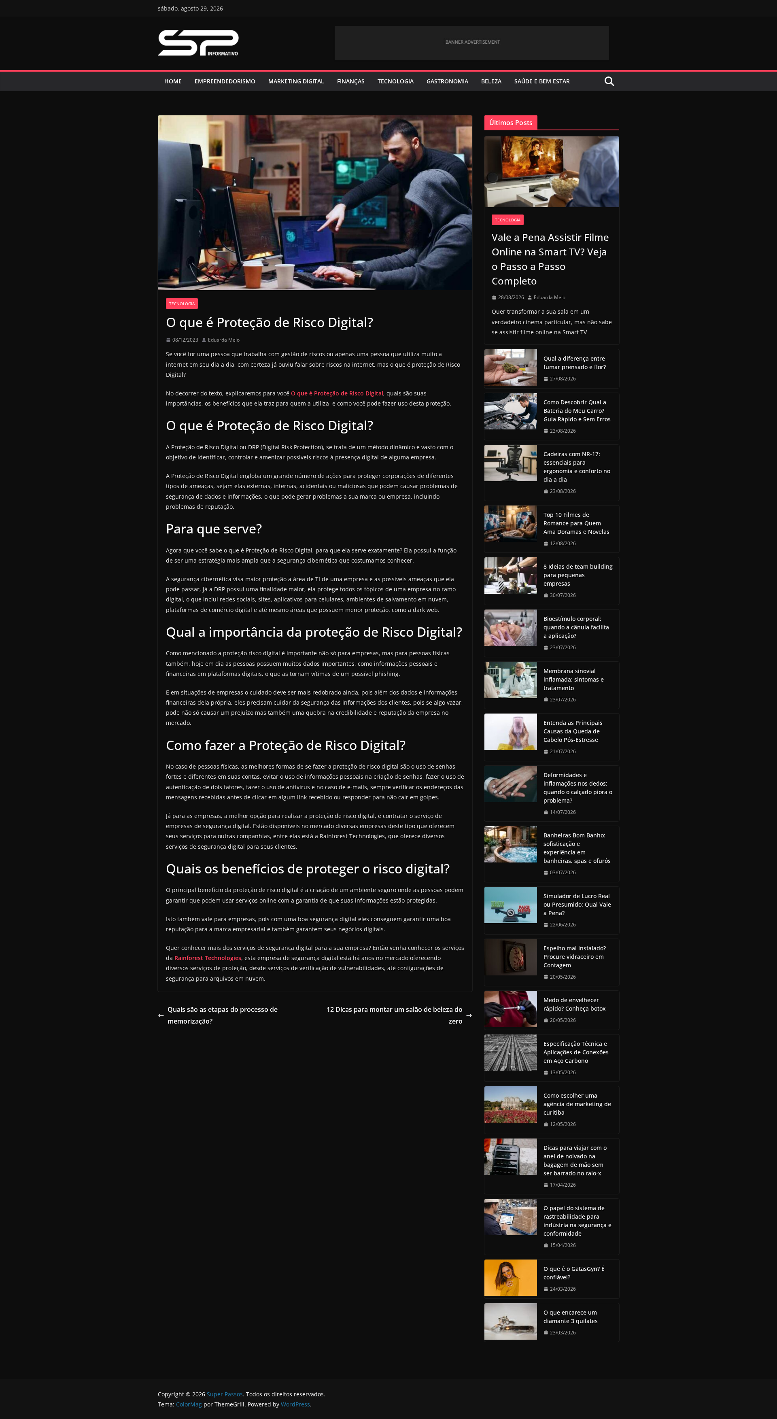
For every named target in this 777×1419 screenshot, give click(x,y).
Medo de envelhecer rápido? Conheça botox (574, 1004)
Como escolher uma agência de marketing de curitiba (577, 1104)
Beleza (491, 81)
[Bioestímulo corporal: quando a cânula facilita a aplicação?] (510, 633)
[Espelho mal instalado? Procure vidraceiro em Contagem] (510, 962)
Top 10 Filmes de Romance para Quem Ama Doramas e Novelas (576, 523)
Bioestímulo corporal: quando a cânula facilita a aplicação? (576, 627)
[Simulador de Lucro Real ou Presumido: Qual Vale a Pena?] (510, 910)
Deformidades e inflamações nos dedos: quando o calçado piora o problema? (577, 787)
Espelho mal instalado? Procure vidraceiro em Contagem (574, 956)
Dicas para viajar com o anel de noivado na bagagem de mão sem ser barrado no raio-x (575, 1160)
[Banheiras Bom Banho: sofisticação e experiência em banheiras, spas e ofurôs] (510, 854)
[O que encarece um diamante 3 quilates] (510, 1322)
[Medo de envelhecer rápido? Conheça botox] (510, 1010)
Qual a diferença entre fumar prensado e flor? (574, 363)
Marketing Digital (296, 81)
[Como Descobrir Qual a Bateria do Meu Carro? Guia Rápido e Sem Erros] (510, 416)
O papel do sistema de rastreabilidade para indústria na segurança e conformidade (577, 1220)
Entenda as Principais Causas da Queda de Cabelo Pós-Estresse (573, 731)
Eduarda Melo (224, 339)
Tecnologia (396, 81)
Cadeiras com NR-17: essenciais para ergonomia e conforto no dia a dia (576, 466)
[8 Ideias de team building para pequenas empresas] (510, 581)
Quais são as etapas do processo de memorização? (223, 1015)
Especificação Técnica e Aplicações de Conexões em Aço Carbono (576, 1052)
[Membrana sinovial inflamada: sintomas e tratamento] (510, 685)
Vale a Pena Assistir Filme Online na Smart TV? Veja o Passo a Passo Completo (550, 258)
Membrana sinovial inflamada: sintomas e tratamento (573, 679)
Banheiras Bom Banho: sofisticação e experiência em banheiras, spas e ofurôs (577, 848)
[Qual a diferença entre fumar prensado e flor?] (510, 368)
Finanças (351, 81)
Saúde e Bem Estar (542, 81)
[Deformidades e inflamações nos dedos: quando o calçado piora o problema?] (510, 794)
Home (173, 81)
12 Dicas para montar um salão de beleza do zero (395, 1015)
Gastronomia (447, 81)
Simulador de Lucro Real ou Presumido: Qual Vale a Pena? (577, 904)
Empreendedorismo (225, 81)
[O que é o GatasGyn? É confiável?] (510, 1279)
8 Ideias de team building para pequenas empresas (578, 575)
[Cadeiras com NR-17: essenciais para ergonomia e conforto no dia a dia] (510, 473)
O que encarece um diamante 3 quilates (570, 1317)
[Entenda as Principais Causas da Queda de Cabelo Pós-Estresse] (510, 737)
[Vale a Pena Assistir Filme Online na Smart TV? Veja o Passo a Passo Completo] (551, 171)
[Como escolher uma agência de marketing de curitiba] (510, 1110)
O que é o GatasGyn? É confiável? (574, 1273)
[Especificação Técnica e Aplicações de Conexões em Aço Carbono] (510, 1058)
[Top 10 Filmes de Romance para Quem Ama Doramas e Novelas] (510, 529)
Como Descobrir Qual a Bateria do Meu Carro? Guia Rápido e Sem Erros (577, 410)
